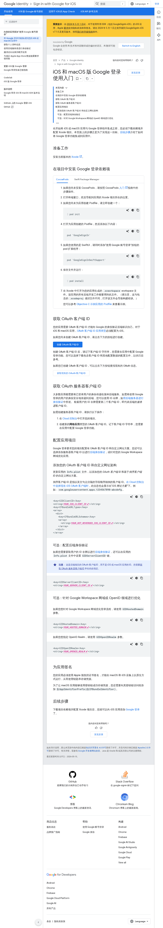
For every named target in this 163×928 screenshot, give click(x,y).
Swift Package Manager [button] (86, 179)
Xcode (75, 156)
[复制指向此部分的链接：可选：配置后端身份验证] (91, 545)
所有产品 (51, 908)
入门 (121, 187)
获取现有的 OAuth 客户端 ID (71, 373)
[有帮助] (137, 60)
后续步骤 (125, 132)
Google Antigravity (127, 847)
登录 (157, 4)
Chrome (122, 832)
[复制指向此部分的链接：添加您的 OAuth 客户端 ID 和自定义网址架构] (120, 465)
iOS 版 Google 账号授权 (30, 11)
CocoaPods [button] (62, 179)
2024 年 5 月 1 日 (75, 24)
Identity (22, 4)
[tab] (62, 179)
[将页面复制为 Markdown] (87, 78)
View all (122, 862)
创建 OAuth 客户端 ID (68, 344)
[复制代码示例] (137, 210)
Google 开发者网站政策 (89, 751)
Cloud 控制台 (70, 418)
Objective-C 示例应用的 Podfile (94, 304)
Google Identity (77, 60)
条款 (49, 921)
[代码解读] (127, 210)
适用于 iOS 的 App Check (62, 11)
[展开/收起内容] (66, 88)
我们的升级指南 (85, 31)
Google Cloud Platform (58, 898)
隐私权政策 (59, 921)
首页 (55, 60)
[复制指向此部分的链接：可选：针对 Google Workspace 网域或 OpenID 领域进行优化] (56, 603)
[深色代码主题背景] (132, 210)
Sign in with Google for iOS (54, 4)
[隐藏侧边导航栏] (38, 922)
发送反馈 (135, 72)
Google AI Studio (126, 842)
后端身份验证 (97, 452)
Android (122, 827)
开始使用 (8, 11)
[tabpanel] (98, 246)
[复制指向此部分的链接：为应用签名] (75, 667)
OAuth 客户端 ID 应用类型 (91, 330)
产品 (63, 60)
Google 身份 (89, 832)
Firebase (122, 837)
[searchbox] (21, 21)
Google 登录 (133, 709)
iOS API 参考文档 (89, 11)
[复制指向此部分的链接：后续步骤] (71, 702)
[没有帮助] (141, 60)
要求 (66, 28)
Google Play (124, 857)
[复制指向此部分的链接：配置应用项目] (79, 440)
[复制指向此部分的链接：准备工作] (71, 148)
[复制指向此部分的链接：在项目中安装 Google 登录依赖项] (113, 169)
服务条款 (51, 827)
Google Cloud (125, 852)
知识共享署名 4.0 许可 (96, 747)
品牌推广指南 (53, 832)
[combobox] (110, 4)
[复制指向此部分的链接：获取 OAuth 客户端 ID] (93, 319)
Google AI (51, 903)
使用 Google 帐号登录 (93, 827)
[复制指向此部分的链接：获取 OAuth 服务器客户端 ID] (104, 386)
